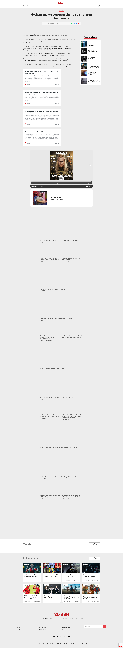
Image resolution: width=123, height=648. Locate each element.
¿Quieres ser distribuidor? (66, 589)
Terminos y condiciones (44, 587)
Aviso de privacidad (43, 589)
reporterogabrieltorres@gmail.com (56, 199)
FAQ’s (62, 591)
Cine (45, 5)
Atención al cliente (66, 585)
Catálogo (18, 587)
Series (55, 5)
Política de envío (42, 591)
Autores (18, 591)
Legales (41, 585)
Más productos (94, 506)
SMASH (18, 585)
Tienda (81, 5)
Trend (72, 5)
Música (67, 5)
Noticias (18, 589)
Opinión (76, 5)
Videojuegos (61, 5)
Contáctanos (64, 587)
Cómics (50, 5)
